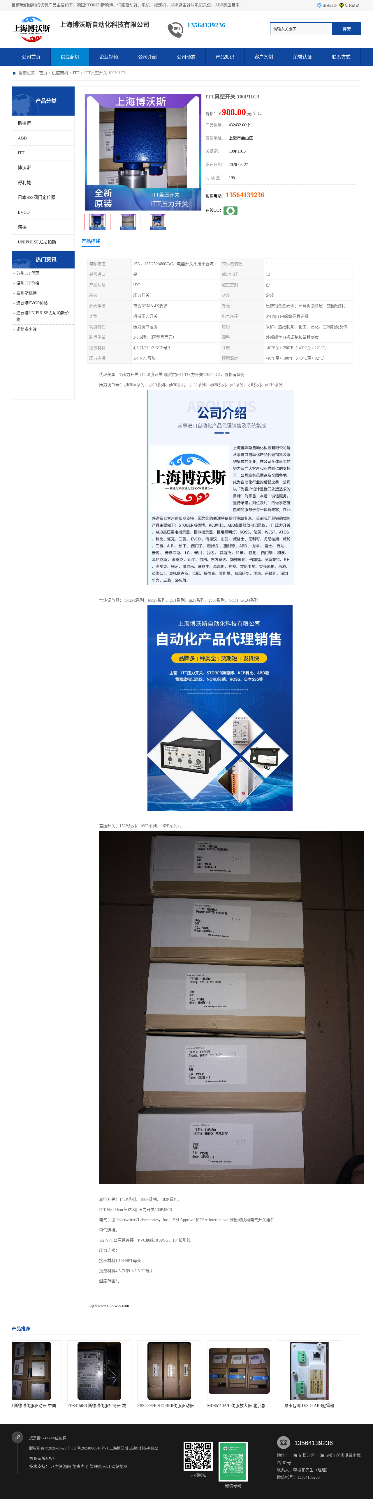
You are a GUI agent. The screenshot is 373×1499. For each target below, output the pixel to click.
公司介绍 (147, 56)
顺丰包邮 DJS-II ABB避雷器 (187, 1405)
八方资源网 (61, 1466)
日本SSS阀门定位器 (36, 197)
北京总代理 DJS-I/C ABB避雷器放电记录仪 (262, 1405)
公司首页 (31, 56)
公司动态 (186, 56)
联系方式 (341, 56)
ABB (22, 138)
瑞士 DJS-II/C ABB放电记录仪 (326, 1405)
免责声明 (80, 1466)
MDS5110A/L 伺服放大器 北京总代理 (118, 1405)
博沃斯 (24, 167)
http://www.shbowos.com (108, 1305)
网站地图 (119, 1466)
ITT (76, 73)
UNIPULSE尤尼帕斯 (37, 242)
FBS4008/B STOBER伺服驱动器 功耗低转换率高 (58, 1405)
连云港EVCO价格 (32, 303)
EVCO (24, 212)
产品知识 (225, 56)
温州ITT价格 (27, 283)
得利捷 (24, 182)
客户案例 (263, 56)
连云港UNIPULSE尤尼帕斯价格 (42, 316)
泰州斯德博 (26, 293)
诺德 (22, 227)
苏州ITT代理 (27, 273)
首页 (43, 73)
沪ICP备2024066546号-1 (88, 1448)
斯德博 (24, 123)
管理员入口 (100, 1466)
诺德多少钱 (26, 329)
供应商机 (70, 56)
